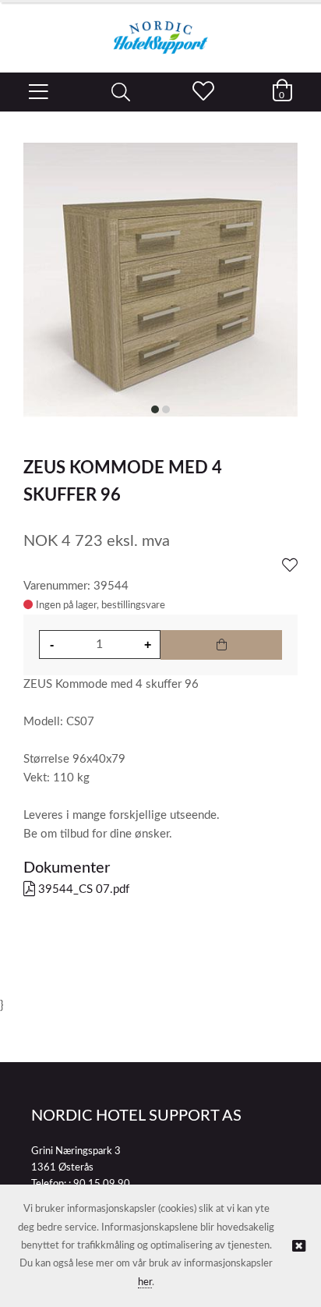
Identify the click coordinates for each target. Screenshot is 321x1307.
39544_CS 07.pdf (82, 889)
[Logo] (160, 29)
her (145, 1282)
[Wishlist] (290, 566)
